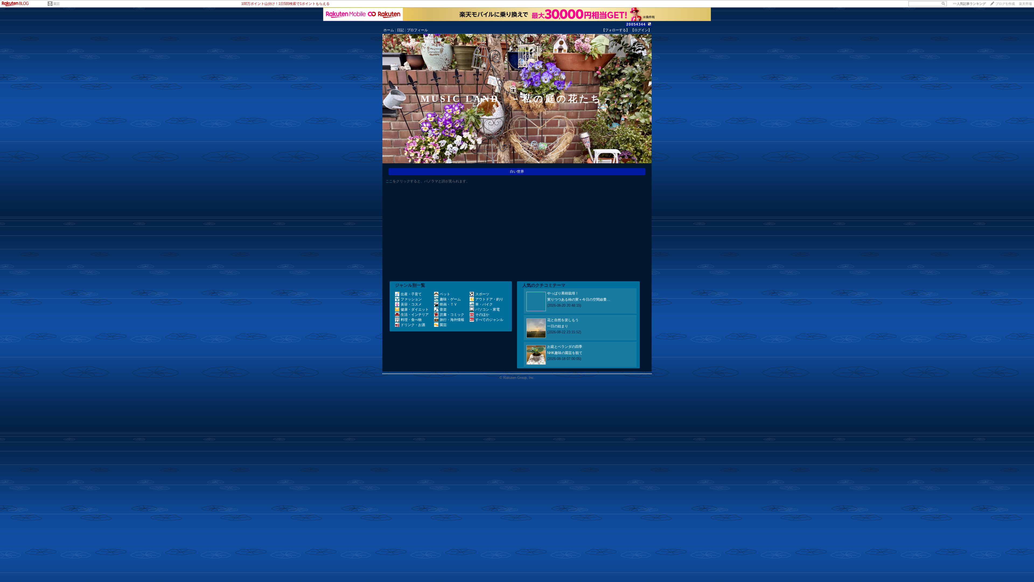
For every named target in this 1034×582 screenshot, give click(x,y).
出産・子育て (411, 294)
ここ (389, 181)
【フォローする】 (616, 30)
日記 (400, 30)
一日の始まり (557, 326)
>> (969, 4)
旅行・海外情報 (452, 320)
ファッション (411, 299)
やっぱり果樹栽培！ (563, 293)
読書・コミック (452, 315)
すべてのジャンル (489, 320)
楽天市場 (1025, 4)
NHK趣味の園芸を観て (564, 353)
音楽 (443, 309)
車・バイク (484, 304)
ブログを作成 (1005, 4)
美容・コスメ (411, 304)
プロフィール (417, 30)
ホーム (388, 30)
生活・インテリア (415, 315)
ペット (445, 294)
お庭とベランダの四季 (564, 347)
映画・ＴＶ (448, 304)
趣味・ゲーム (450, 299)
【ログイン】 (641, 30)
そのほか (482, 315)
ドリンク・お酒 (413, 325)
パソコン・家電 (487, 309)
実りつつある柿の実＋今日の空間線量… (578, 299)
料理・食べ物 (411, 320)
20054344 (636, 24)
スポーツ (482, 294)
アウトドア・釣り (489, 299)
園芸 (56, 4)
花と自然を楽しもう (563, 320)
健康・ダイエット (415, 309)
